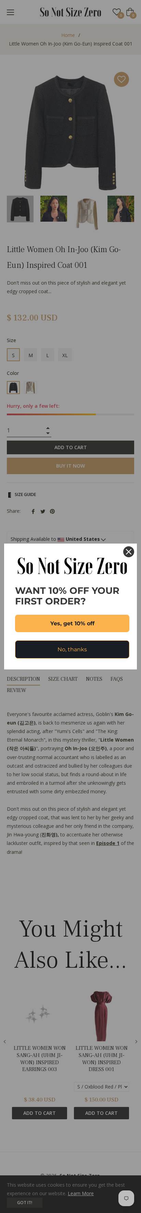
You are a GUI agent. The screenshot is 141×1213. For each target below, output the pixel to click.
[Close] (128, 552)
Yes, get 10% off (72, 623)
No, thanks (72, 649)
